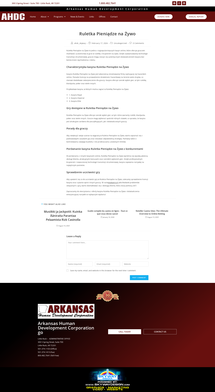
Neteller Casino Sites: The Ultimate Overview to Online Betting (152, 212)
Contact (114, 16)
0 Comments (138, 43)
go (40, 332)
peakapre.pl (113, 182)
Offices (102, 16)
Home (33, 16)
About (43, 16)
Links (91, 16)
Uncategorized (120, 43)
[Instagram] (179, 3)
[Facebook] (174, 3)
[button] (44, 17)
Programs (58, 16)
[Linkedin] (184, 3)
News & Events (77, 16)
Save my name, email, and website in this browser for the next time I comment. (103, 270)
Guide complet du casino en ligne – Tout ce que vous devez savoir (108, 212)
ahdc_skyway (80, 43)
